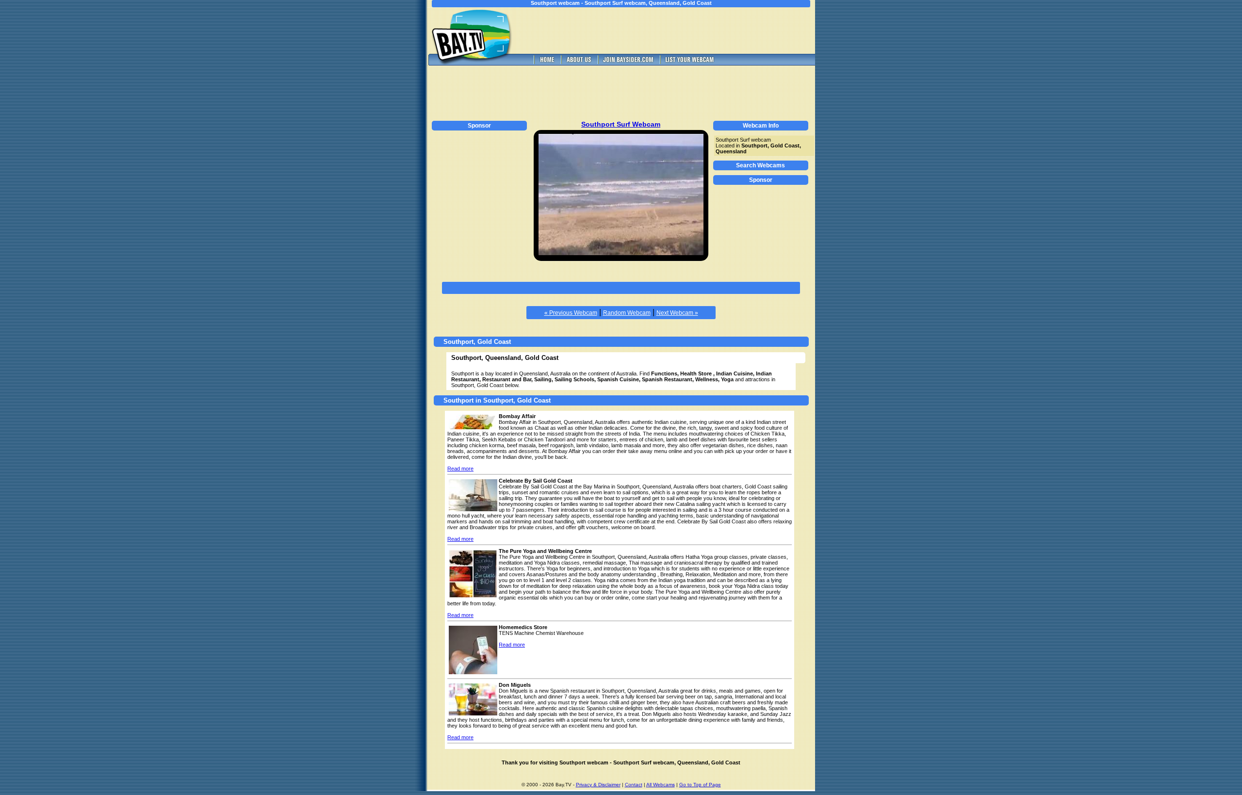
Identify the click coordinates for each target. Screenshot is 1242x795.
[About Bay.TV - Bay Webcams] (578, 63)
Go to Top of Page (700, 784)
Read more (460, 468)
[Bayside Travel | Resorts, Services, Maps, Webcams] (628, 63)
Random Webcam (627, 312)
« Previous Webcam (570, 312)
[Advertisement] (674, 30)
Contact (633, 784)
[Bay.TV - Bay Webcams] (546, 63)
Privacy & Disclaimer (598, 784)
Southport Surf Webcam (620, 124)
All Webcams (660, 784)
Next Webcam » (677, 312)
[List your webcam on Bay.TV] (689, 63)
